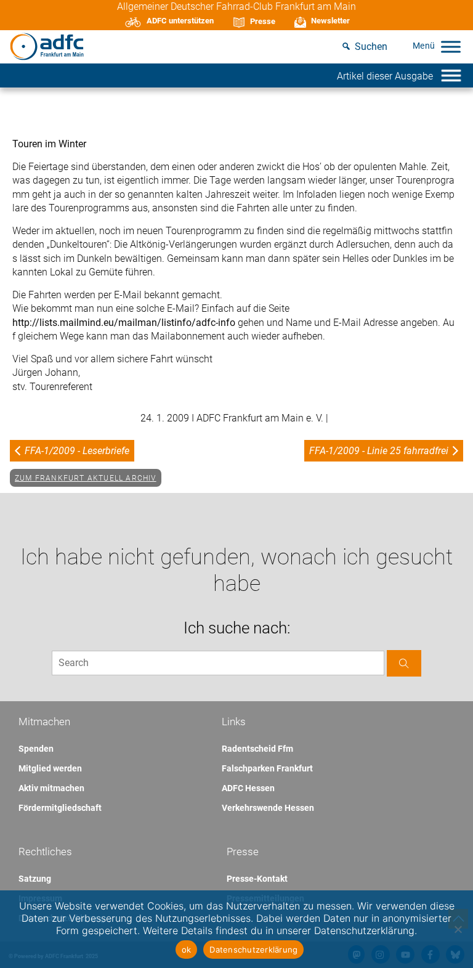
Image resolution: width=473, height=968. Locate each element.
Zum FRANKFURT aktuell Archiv (85, 478)
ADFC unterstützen (180, 20)
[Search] (404, 663)
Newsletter (330, 20)
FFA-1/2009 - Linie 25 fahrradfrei (378, 451)
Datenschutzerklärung (253, 949)
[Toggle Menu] (451, 46)
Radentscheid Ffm (257, 749)
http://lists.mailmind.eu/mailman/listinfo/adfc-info (125, 322)
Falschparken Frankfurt (267, 768)
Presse (262, 21)
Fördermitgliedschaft (60, 808)
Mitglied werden (50, 768)
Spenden (36, 749)
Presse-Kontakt (257, 879)
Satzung (34, 879)
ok (187, 949)
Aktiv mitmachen (51, 788)
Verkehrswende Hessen (268, 808)
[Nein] (457, 929)
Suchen (371, 46)
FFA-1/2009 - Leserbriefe (77, 451)
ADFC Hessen (248, 788)
